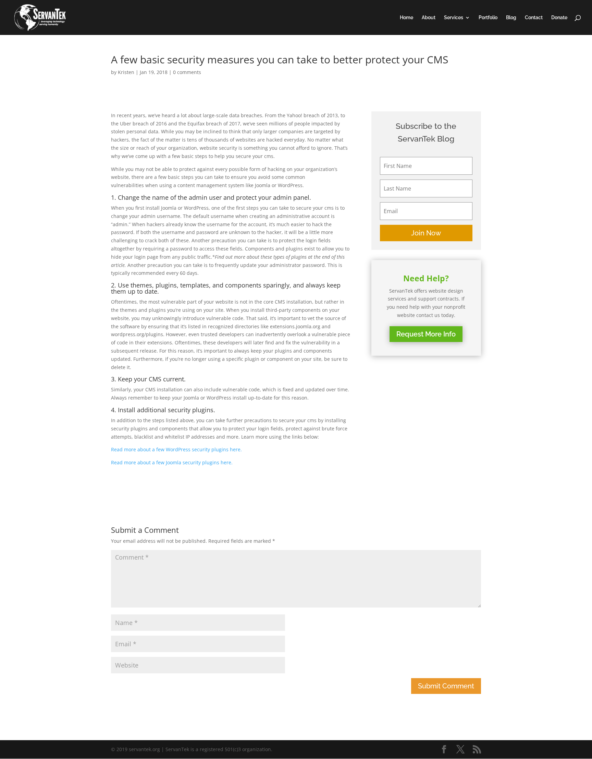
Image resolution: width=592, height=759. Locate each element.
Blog (511, 17)
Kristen (126, 72)
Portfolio (488, 17)
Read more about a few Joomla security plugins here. (172, 462)
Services (453, 17)
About (428, 17)
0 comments (187, 72)
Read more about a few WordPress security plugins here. (176, 449)
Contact (534, 17)
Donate (559, 17)
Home (406, 17)
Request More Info (426, 334)
